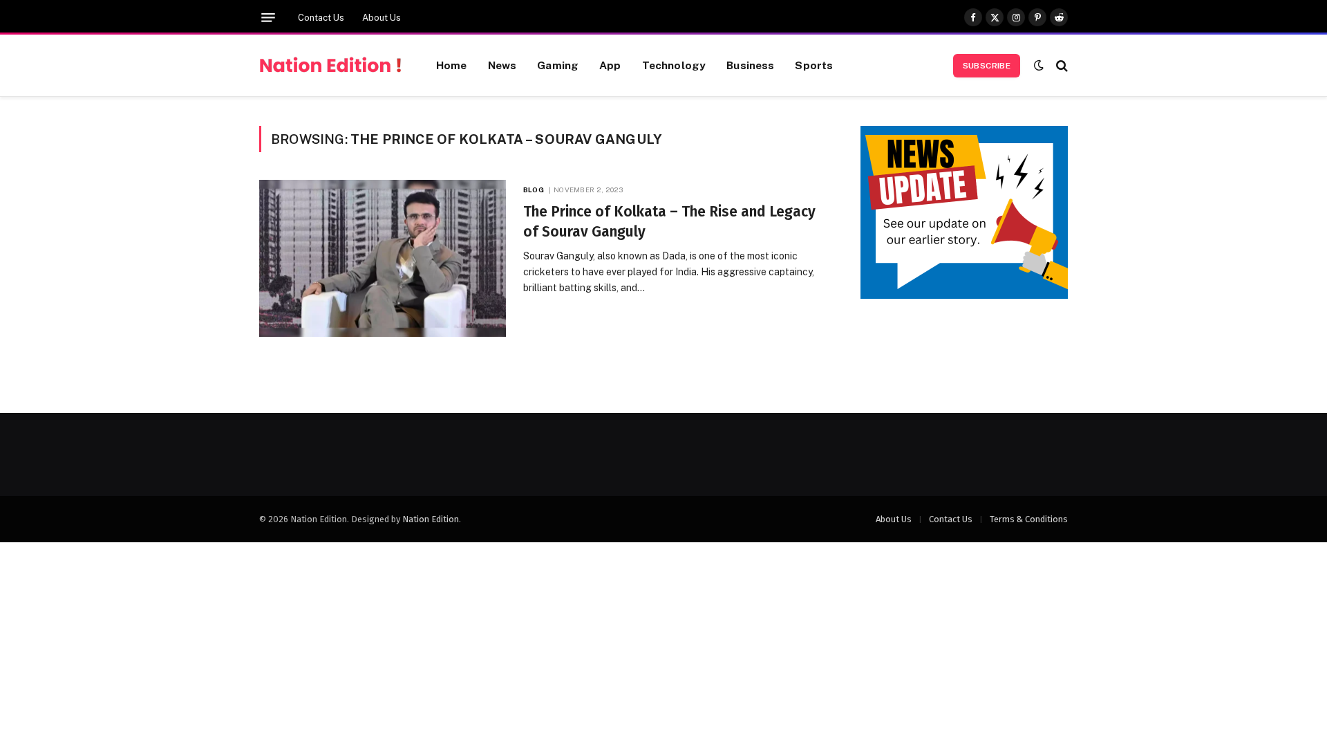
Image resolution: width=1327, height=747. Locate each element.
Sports (814, 65)
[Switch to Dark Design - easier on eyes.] (1038, 65)
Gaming (557, 65)
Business (750, 65)
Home (451, 65)
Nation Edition (430, 519)
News (502, 65)
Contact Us (321, 17)
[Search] (1060, 65)
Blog (533, 189)
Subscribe (986, 66)
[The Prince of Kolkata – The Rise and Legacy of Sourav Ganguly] (382, 258)
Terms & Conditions (1029, 519)
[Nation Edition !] (330, 65)
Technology (674, 65)
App (610, 65)
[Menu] (268, 17)
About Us (381, 17)
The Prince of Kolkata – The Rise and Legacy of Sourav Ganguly (669, 222)
